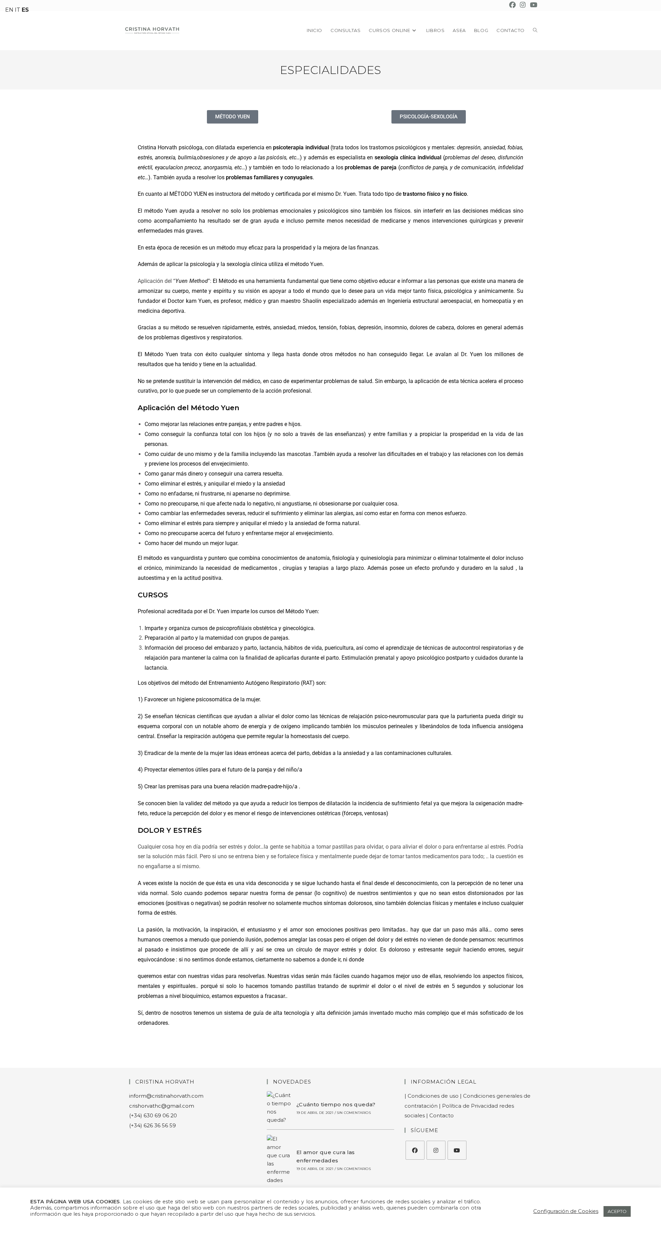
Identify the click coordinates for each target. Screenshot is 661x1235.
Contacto (441, 1115)
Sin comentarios (354, 1112)
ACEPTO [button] (617, 1211)
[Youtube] (457, 1150)
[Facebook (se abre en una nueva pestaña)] (512, 5)
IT (17, 10)
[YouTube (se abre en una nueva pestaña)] (532, 5)
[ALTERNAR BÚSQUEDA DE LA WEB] (535, 30)
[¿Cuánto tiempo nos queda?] (279, 1107)
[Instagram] (436, 1150)
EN (9, 10)
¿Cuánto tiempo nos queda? (336, 1104)
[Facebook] (415, 1150)
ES (25, 10)
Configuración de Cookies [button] (565, 1211)
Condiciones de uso (433, 1096)
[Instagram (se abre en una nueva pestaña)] (523, 5)
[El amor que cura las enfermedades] (279, 1159)
